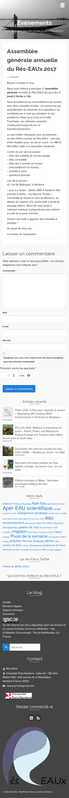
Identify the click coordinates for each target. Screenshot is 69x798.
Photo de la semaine (29, 536)
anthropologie (25, 503)
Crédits (7, 602)
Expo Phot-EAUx (44, 523)
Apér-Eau (39, 503)
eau (49, 517)
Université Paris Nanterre (30, 549)
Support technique (13, 610)
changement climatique (32, 513)
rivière (56, 541)
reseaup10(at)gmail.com (20, 685)
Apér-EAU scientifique (27, 507)
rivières (7, 545)
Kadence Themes (44, 792)
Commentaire (9, 270)
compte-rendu (54, 513)
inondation (7, 532)
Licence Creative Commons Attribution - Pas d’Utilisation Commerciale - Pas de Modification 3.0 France (31, 632)
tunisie (16, 549)
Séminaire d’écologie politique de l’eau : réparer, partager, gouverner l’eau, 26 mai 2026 (38, 466)
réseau (26, 545)
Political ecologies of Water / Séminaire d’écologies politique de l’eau (36, 482)
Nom (5, 312)
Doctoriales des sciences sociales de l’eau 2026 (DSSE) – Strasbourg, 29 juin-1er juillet (40, 450)
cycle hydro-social (10, 518)
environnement (13, 522)
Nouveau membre (46, 532)
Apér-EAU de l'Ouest (56, 503)
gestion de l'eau (29, 527)
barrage (57, 509)
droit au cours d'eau (36, 518)
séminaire (7, 549)
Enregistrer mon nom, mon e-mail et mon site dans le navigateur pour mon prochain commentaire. (34, 359)
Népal (58, 532)
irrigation (19, 531)
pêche (49, 541)
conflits (63, 513)
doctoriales (22, 518)
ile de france (46, 527)
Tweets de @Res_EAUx (16, 566)
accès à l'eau (11, 503)
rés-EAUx (17, 545)
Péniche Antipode (33, 541)
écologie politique (54, 549)
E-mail (5, 326)
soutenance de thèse (53, 545)
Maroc (35, 532)
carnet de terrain (10, 513)
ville (44, 549)
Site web (7, 340)
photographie (53, 537)
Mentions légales (12, 606)
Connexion (9, 614)
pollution (16, 541)
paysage (6, 537)
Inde (55, 527)
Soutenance (35, 545)
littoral (29, 532)
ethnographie (30, 523)
